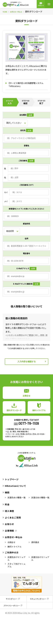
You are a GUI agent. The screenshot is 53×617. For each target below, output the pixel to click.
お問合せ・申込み (16, 12)
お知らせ (9, 524)
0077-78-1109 (28, 423)
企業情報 (9, 530)
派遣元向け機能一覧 (40, 497)
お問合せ (41, 5)
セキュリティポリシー (38, 599)
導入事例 (9, 511)
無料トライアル (14, 546)
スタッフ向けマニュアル (16, 565)
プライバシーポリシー (12, 605)
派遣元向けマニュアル (40, 558)
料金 (7, 504)
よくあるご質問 (13, 517)
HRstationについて (15, 485)
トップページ (12, 479)
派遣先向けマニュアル (16, 558)
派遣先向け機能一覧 (16, 497)
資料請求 (35, 542)
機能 (7, 492)
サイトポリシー (11, 599)
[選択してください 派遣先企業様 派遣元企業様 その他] (15, 123)
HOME (5, 12)
